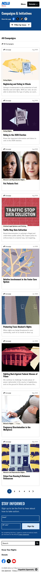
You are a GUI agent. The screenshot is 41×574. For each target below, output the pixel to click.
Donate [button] (32, 4)
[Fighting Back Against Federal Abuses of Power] (20, 363)
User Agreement (6, 570)
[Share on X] (17, 20)
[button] (21, 19)
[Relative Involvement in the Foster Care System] (20, 266)
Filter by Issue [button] (20, 25)
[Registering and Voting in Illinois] (20, 72)
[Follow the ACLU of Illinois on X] (9, 561)
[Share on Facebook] (13, 20)
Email (4, 517)
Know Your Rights (9, 550)
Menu (23, 4)
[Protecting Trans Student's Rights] (20, 314)
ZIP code (5, 525)
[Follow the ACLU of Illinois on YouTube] (14, 561)
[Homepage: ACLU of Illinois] (9, 4)
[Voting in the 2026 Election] (20, 121)
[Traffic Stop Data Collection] (20, 217)
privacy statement (24, 534)
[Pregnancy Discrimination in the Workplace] (20, 414)
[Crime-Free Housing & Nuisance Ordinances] (20, 463)
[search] (37, 543)
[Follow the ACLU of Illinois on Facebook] (4, 561)
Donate (5, 555)
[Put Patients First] (20, 169)
